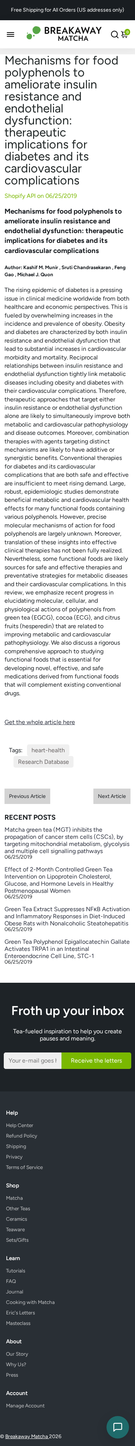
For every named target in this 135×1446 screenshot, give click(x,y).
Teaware (15, 1229)
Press (12, 1375)
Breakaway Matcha (27, 1436)
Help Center (19, 1125)
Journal (14, 1292)
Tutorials (15, 1271)
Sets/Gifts (17, 1240)
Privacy (14, 1157)
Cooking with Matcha (30, 1302)
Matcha (14, 1198)
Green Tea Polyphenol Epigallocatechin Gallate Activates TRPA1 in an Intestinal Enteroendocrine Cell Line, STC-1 (67, 949)
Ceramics (16, 1219)
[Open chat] (117, 1427)
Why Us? (16, 1364)
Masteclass (18, 1323)
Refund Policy (21, 1136)
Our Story (17, 1354)
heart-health (48, 750)
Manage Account (25, 1406)
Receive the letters (96, 1060)
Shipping (16, 1146)
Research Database (43, 761)
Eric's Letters (20, 1313)
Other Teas (18, 1208)
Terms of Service (24, 1167)
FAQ (11, 1281)
